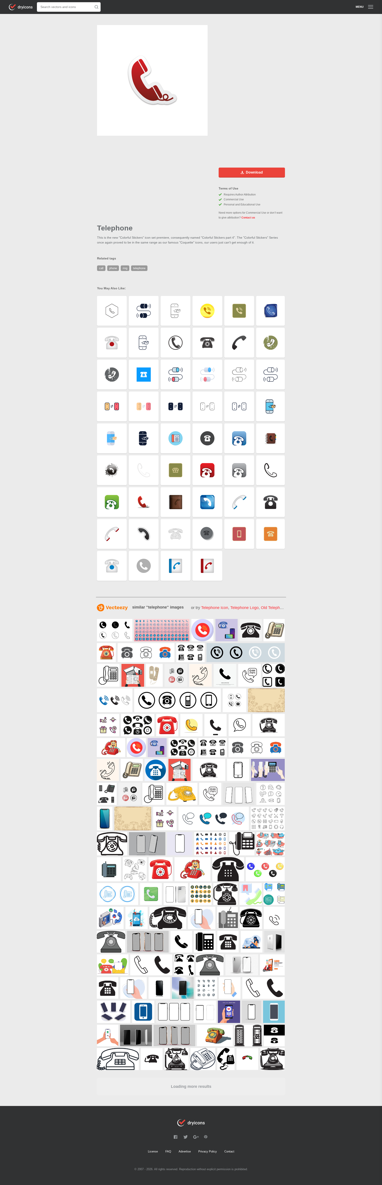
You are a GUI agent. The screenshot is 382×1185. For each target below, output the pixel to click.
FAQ (168, 1151)
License (153, 1151)
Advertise (185, 1151)
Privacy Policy (207, 1151)
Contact (229, 1151)
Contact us (248, 217)
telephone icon (214, 607)
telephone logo (244, 607)
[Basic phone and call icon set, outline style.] (268, 818)
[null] (114, 630)
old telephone (273, 607)
